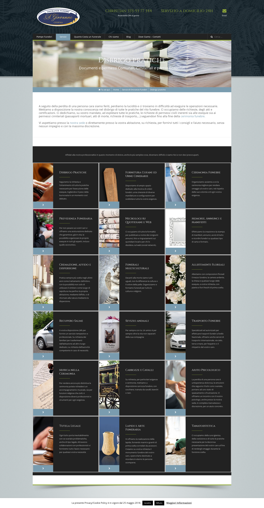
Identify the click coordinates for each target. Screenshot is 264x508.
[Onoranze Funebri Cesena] (58, 16)
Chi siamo (114, 36)
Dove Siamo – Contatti (149, 36)
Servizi (63, 36)
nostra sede (77, 123)
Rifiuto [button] (159, 503)
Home (116, 89)
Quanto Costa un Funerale (87, 36)
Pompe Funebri (44, 36)
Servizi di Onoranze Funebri (134, 89)
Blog (128, 36)
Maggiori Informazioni (179, 502)
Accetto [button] (147, 503)
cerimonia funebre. (193, 116)
